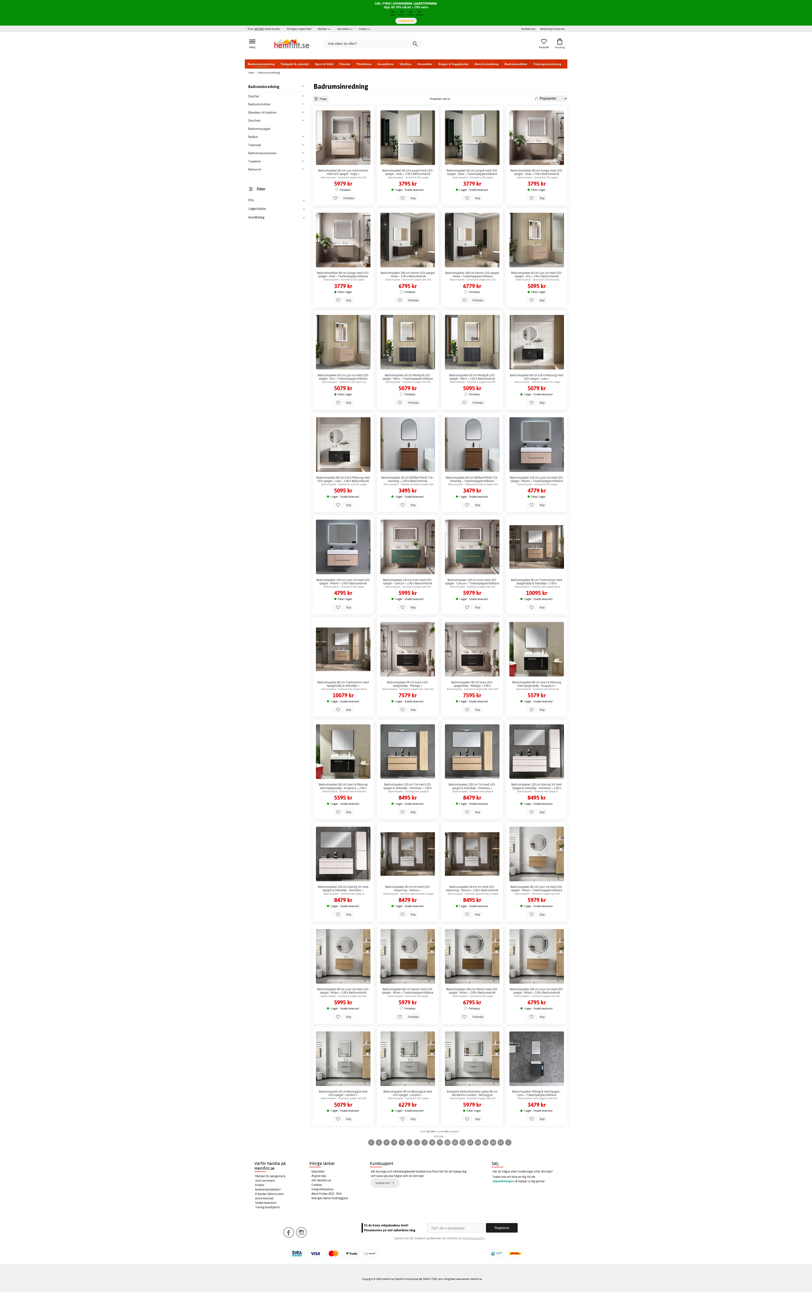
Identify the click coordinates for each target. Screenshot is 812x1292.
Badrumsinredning (261, 64)
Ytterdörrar (364, 64)
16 (493, 1142)
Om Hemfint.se (321, 1180)
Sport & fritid (324, 64)
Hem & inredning (487, 64)
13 (470, 1142)
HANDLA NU (406, 20)
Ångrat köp (318, 1176)
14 (478, 1142)
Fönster (344, 64)
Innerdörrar (386, 64)
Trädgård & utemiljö (295, 64)
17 (500, 1142)
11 (455, 1142)
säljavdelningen (503, 1181)
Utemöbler (424, 64)
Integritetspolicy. (473, 1238)
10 (447, 1142)
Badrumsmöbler (516, 64)
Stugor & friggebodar (453, 64)
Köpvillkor (318, 1171)
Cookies (316, 1185)
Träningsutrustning (547, 64)
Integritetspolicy (322, 1189)
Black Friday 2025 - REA (326, 1194)
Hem (251, 72)
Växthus (405, 64)
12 (462, 1142)
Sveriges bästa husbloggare (329, 1198)
